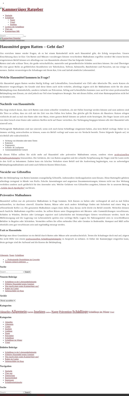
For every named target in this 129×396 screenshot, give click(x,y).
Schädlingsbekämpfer (13, 382)
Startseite (8, 15)
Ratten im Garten (12, 288)
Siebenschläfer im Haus (14, 291)
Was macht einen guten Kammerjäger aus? (22, 286)
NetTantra (41, 395)
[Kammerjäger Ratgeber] (21, 9)
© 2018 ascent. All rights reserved (13, 395)
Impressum (9, 380)
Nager (12, 20)
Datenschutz (10, 375)
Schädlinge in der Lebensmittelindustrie (20, 282)
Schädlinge (9, 18)
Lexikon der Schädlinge (14, 27)
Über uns (8, 29)
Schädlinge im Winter (98, 312)
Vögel (12, 22)
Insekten (13, 24)
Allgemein (4, 255)
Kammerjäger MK (12, 31)
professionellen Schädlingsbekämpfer (43, 239)
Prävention (65, 311)
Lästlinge (48, 312)
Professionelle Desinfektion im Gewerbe (22, 260)
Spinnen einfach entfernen (16, 262)
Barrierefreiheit (11, 378)
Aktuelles (5, 311)
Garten (30, 312)
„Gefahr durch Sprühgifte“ (12, 188)
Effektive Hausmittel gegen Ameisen (19, 284)
